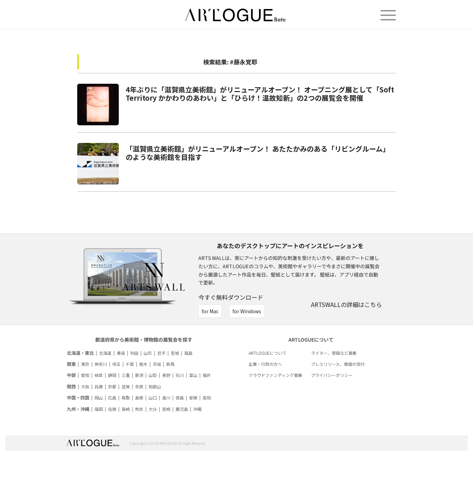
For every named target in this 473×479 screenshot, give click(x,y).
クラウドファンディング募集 (275, 375)
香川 (166, 397)
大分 (153, 409)
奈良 (139, 386)
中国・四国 (78, 397)
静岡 (112, 375)
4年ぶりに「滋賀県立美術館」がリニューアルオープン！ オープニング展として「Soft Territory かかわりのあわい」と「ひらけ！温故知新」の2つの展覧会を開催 (260, 93)
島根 (139, 397)
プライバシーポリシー (331, 375)
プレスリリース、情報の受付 (338, 364)
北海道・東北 (80, 353)
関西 (71, 386)
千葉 (130, 364)
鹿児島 (182, 409)
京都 (112, 386)
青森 (121, 353)
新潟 (139, 375)
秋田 (134, 353)
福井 (207, 375)
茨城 (157, 364)
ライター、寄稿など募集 (334, 353)
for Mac (210, 311)
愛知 (85, 375)
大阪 (85, 386)
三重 (126, 375)
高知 (207, 397)
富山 (193, 375)
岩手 (161, 353)
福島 (188, 353)
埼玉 (116, 364)
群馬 (170, 364)
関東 (71, 364)
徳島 (180, 397)
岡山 (99, 397)
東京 (85, 364)
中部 (71, 375)
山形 (148, 353)
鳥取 (126, 397)
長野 (166, 375)
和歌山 (155, 386)
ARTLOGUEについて (267, 353)
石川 (180, 375)
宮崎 (166, 409)
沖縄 (197, 409)
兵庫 (99, 386)
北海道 (105, 353)
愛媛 (193, 397)
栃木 (143, 364)
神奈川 (101, 364)
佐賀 (112, 409)
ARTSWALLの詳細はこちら (346, 304)
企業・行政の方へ (265, 364)
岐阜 (99, 375)
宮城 (175, 353)
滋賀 (126, 386)
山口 (153, 397)
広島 (112, 397)
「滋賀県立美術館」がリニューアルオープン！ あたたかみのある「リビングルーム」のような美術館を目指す (258, 153)
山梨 (153, 375)
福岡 (99, 409)
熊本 (139, 409)
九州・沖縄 (78, 409)
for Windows (246, 311)
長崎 (126, 409)
